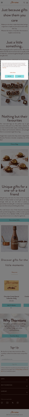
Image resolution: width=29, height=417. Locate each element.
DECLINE (9, 76)
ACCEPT (19, 76)
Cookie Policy (4, 67)
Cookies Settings (13, 72)
